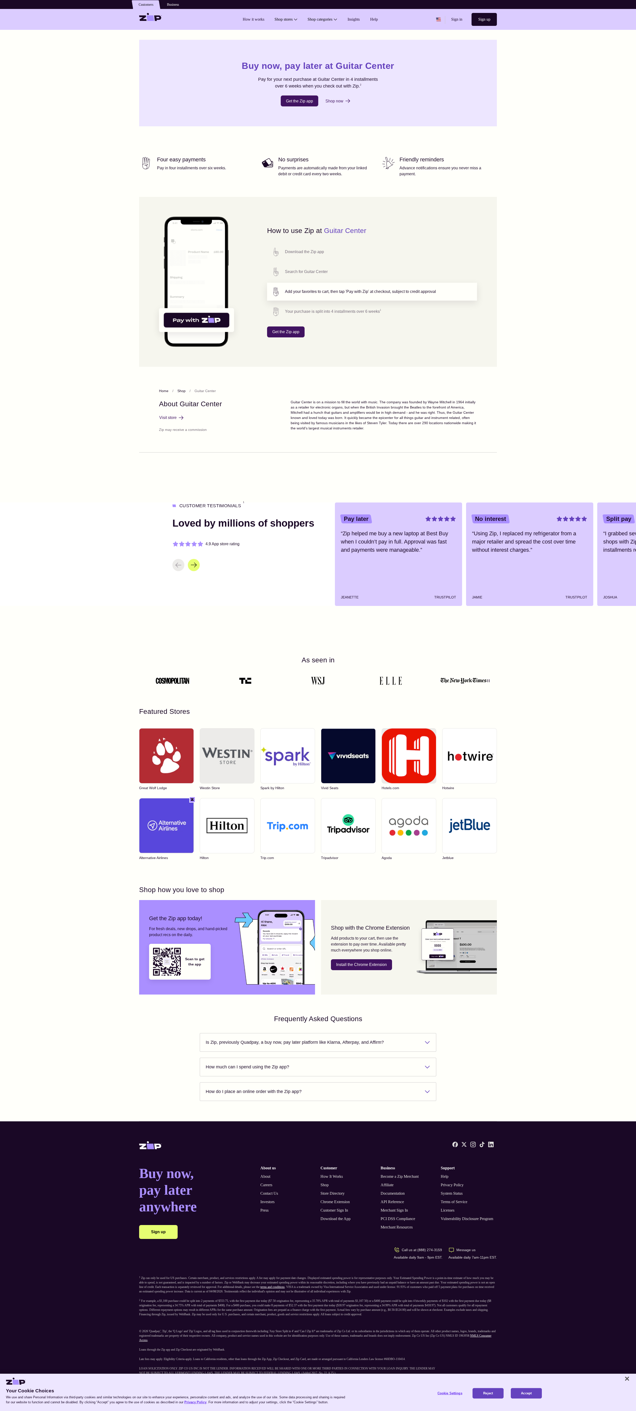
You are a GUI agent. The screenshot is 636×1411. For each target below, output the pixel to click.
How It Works (331, 1176)
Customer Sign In (334, 1210)
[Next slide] (194, 565)
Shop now (334, 101)
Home (163, 391)
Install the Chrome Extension (361, 964)
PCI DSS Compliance (398, 1219)
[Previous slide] (178, 565)
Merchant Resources (397, 1227)
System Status (452, 1193)
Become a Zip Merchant (400, 1176)
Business (173, 4)
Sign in (456, 19)
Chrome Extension (335, 1202)
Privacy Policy (452, 1185)
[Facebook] (455, 1144)
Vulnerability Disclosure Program (467, 1219)
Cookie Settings (449, 1393)
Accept (526, 1393)
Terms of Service (454, 1202)
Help (444, 1176)
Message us (466, 1250)
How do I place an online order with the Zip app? (254, 1091)
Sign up (484, 19)
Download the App (335, 1219)
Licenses (447, 1210)
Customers (146, 4)
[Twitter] (464, 1144)
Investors (267, 1202)
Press (264, 1210)
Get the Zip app (299, 101)
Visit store (168, 417)
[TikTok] (482, 1144)
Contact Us (269, 1193)
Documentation (393, 1193)
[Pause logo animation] (488, 680)
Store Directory (332, 1193)
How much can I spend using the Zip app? (247, 1066)
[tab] (372, 252)
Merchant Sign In (394, 1210)
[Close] (627, 1379)
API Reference (392, 1202)
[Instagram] (473, 1144)
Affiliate (387, 1185)
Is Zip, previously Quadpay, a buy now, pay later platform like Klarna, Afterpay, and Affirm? (295, 1042)
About (265, 1176)
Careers (266, 1185)
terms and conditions (272, 1287)
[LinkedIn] (491, 1144)
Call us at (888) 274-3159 (422, 1250)
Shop (181, 391)
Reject (488, 1393)
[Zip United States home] (150, 19)
